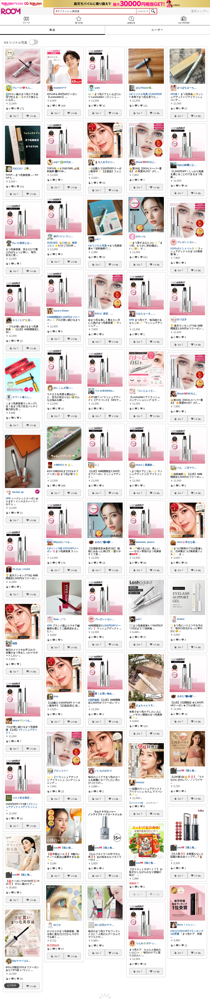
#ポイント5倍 (54, 548)
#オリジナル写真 (97, 245)
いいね (33, 116)
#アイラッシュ (29, 807)
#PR (8, 498)
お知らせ (131, 20)
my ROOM (184, 20)
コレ (15, 116)
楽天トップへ (199, 11)
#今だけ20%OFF (179, 931)
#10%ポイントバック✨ (183, 248)
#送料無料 (93, 699)
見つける (78, 20)
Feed (26, 20)
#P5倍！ (175, 94)
